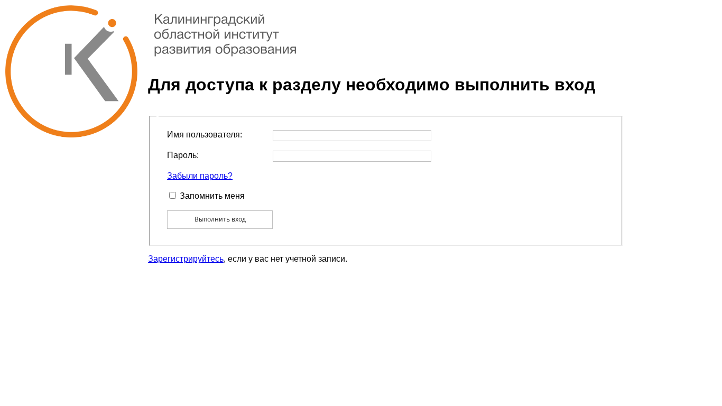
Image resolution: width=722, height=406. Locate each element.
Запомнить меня (212, 195)
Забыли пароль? (200, 175)
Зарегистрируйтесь (186, 258)
